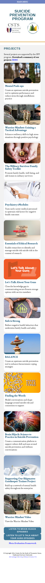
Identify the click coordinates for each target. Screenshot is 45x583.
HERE (15, 59)
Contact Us (33, 557)
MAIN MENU (22, 1)
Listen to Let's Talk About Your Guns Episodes (22, 536)
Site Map (20, 557)
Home (26, 557)
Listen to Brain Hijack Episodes (22, 530)
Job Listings (12, 557)
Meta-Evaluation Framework (22, 543)
